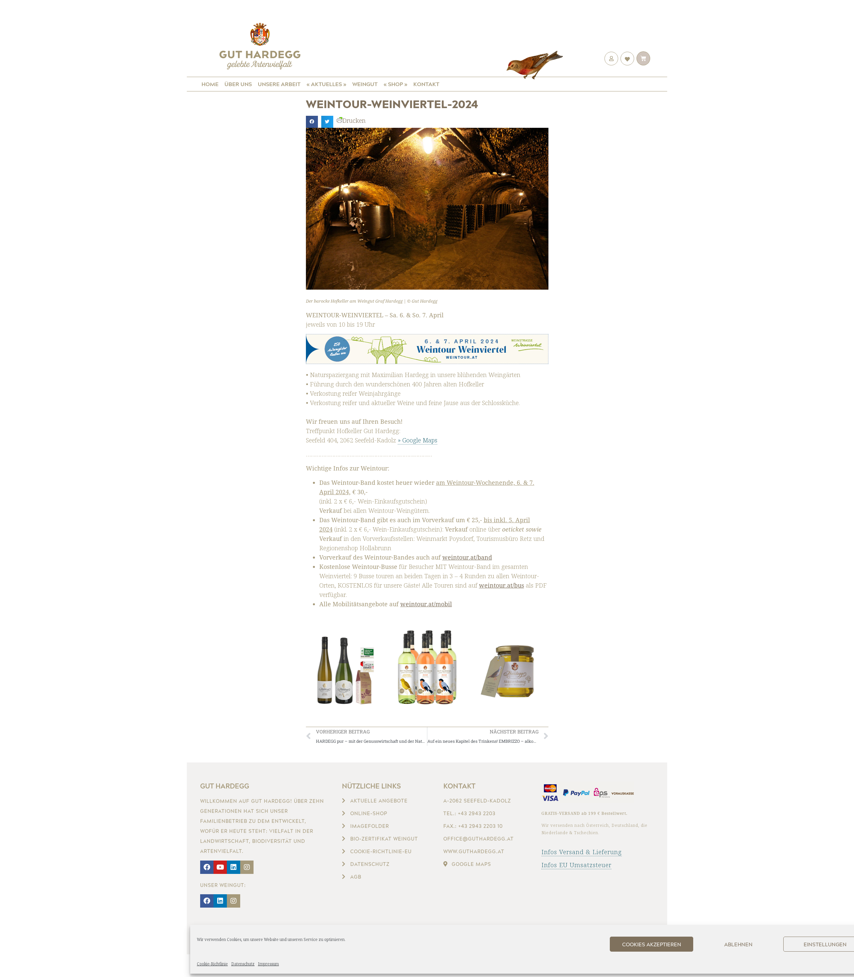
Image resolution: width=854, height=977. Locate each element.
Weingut (365, 84)
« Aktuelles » (326, 84)
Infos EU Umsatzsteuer (576, 865)
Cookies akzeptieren (651, 944)
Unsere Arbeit (279, 84)
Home (210, 84)
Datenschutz (243, 964)
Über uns (238, 84)
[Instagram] (247, 867)
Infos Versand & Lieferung (581, 852)
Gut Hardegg (224, 785)
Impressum (268, 964)
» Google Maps (417, 440)
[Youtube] (220, 867)
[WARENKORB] (643, 58)
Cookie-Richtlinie (212, 964)
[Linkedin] (233, 867)
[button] (312, 122)
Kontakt (426, 84)
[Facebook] (207, 867)
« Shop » (395, 84)
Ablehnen (738, 944)
